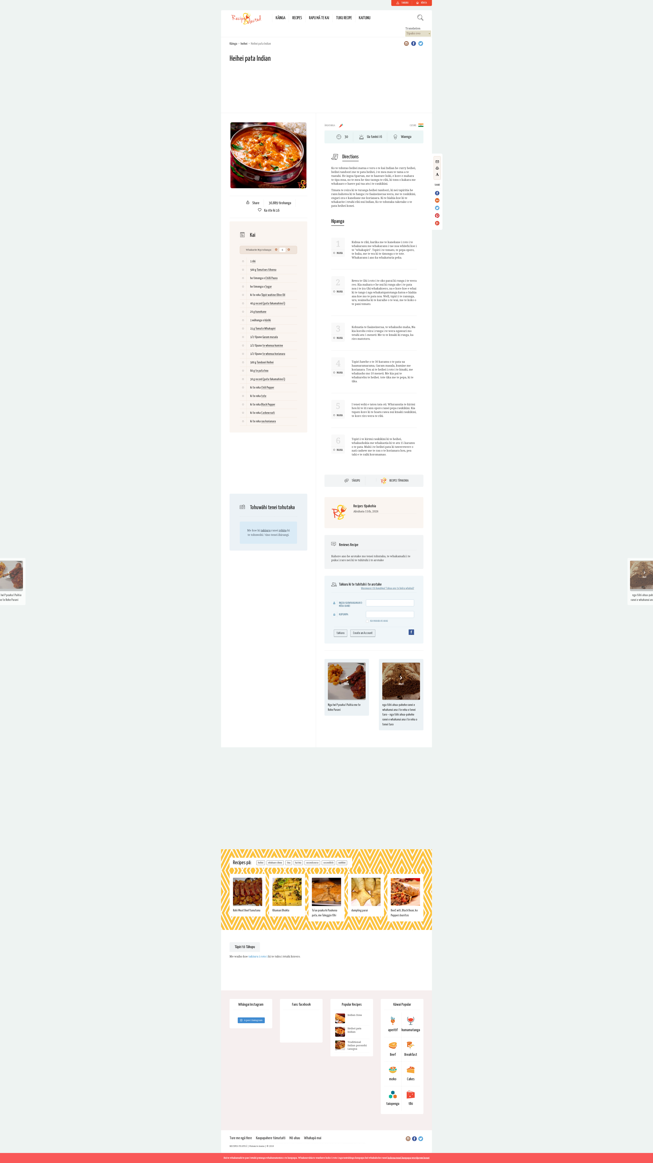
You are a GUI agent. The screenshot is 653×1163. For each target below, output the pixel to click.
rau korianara (268, 421)
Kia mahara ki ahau (379, 621)
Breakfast (410, 1055)
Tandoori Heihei (265, 362)
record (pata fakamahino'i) (270, 303)
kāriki (268, 320)
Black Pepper (268, 404)
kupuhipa (343, 614)
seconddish (328, 862)
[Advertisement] (326, 89)
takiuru (266, 530)
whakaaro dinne (275, 862)
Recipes (297, 18)
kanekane (260, 311)
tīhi (410, 1104)
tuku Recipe (344, 18)
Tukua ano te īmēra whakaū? (400, 588)
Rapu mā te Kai (319, 18)
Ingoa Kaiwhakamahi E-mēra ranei (351, 604)
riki (254, 261)
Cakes (411, 1079)
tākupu (356, 480)
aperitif (393, 1030)
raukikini (342, 862)
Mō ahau (294, 1138)
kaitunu (364, 18)
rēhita (283, 530)
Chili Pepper (267, 387)
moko (392, 1079)
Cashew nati (268, 413)
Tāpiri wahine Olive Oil (273, 295)
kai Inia (298, 862)
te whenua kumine (272, 345)
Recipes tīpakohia (399, 480)
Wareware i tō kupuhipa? (373, 588)
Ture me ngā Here (241, 1138)
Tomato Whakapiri (265, 328)
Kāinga (280, 18)
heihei (244, 43)
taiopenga (392, 1104)
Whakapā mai (312, 1138)
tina (288, 862)
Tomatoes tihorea (266, 269)
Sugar (268, 286)
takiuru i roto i (257, 956)
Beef (393, 1055)
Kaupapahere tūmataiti (270, 1138)
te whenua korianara (273, 354)
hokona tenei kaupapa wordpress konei (408, 1158)
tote (263, 396)
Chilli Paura (271, 278)
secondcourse (312, 862)
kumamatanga (410, 1030)
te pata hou (261, 370)
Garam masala (270, 337)
